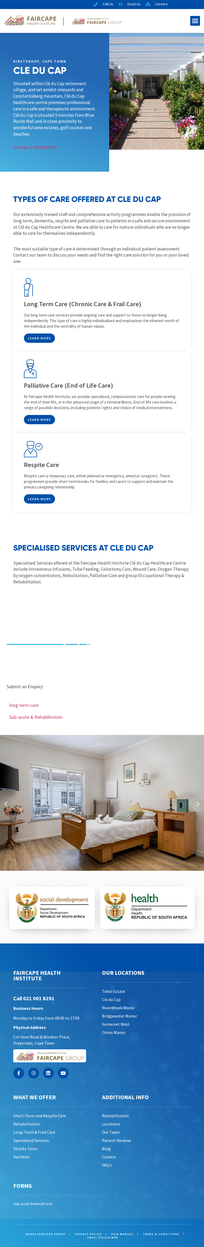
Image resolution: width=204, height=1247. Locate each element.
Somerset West (116, 1024)
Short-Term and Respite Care (39, 1116)
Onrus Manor (113, 1032)
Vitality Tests (25, 1148)
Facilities (21, 1157)
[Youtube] (63, 1073)
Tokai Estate (113, 991)
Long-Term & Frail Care (34, 1132)
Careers (109, 1157)
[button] (195, 21)
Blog (106, 1148)
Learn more (39, 338)
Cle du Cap (111, 999)
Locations (111, 1124)
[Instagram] (33, 1073)
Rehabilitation (26, 1124)
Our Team (111, 1132)
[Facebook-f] (18, 1073)
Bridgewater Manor (119, 1016)
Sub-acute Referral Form (32, 1203)
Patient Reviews (116, 1140)
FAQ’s (107, 1165)
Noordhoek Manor (118, 1008)
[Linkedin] (48, 1073)
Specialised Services (31, 1140)
